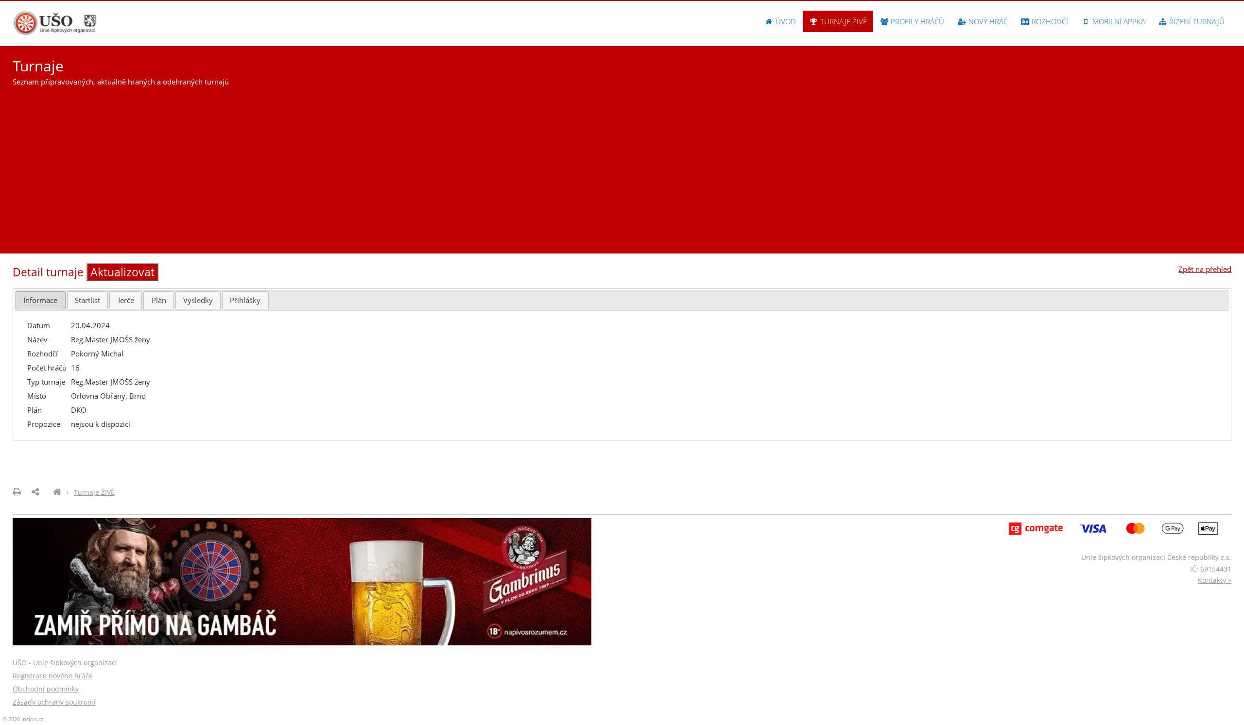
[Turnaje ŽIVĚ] (57, 492)
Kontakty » (1214, 580)
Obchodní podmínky (46, 688)
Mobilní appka (1117, 21)
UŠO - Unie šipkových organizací (65, 662)
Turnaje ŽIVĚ (842, 21)
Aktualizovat (122, 272)
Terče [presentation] (125, 300)
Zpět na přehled (1204, 269)
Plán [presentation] (159, 300)
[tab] (40, 300)
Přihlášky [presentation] (245, 300)
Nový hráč (987, 21)
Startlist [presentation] (87, 300)
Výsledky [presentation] (198, 300)
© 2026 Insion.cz (22, 719)
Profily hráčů (916, 21)
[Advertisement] (622, 166)
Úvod (785, 21)
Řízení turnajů (1196, 21)
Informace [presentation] (40, 300)
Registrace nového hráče (53, 675)
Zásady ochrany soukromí (54, 702)
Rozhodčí (1049, 21)
